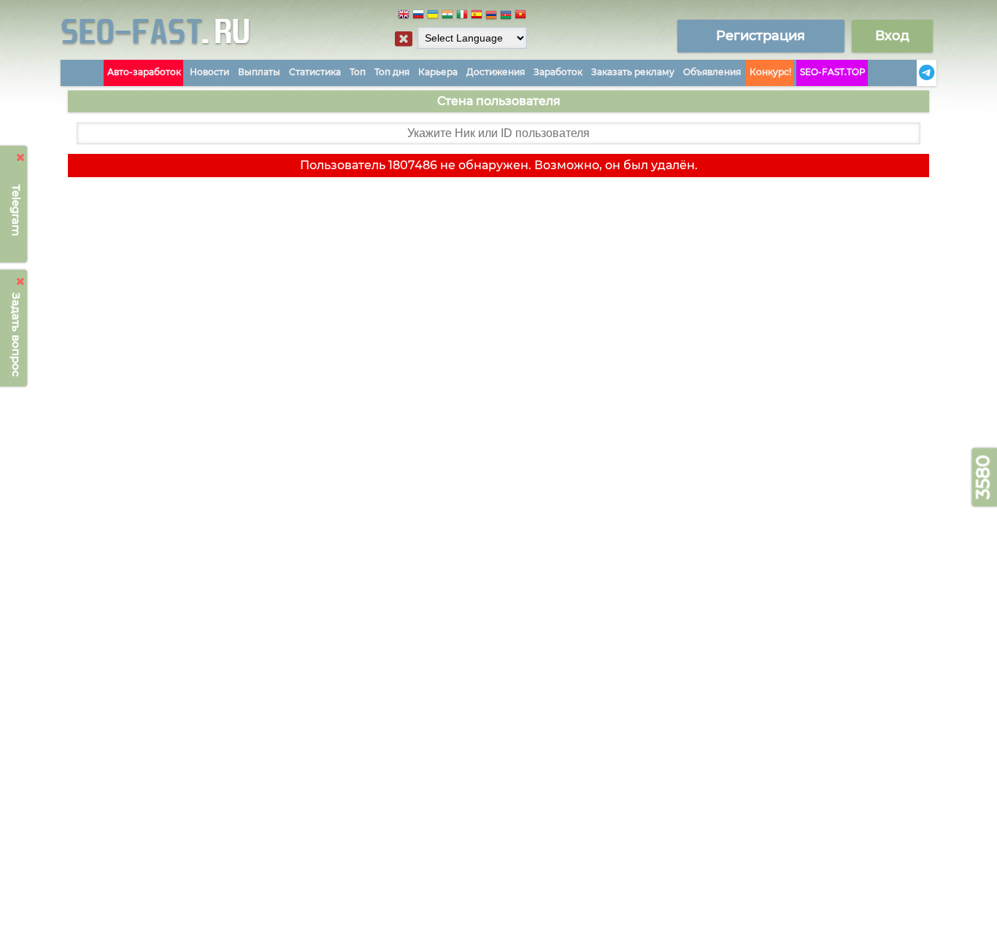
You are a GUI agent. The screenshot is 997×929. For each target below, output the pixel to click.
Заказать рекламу (632, 71)
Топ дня (391, 71)
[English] (403, 16)
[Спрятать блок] (403, 38)
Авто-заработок (144, 71)
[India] (447, 16)
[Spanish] (476, 16)
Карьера (438, 71)
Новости (209, 71)
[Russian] (418, 16)
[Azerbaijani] (506, 16)
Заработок (558, 71)
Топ (358, 71)
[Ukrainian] (433, 16)
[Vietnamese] (520, 16)
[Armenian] (491, 16)
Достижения (495, 71)
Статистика (315, 71)
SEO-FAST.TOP (833, 71)
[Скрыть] (20, 157)
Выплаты (259, 71)
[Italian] (462, 16)
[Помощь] (912, 73)
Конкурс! (770, 71)
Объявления (712, 71)
